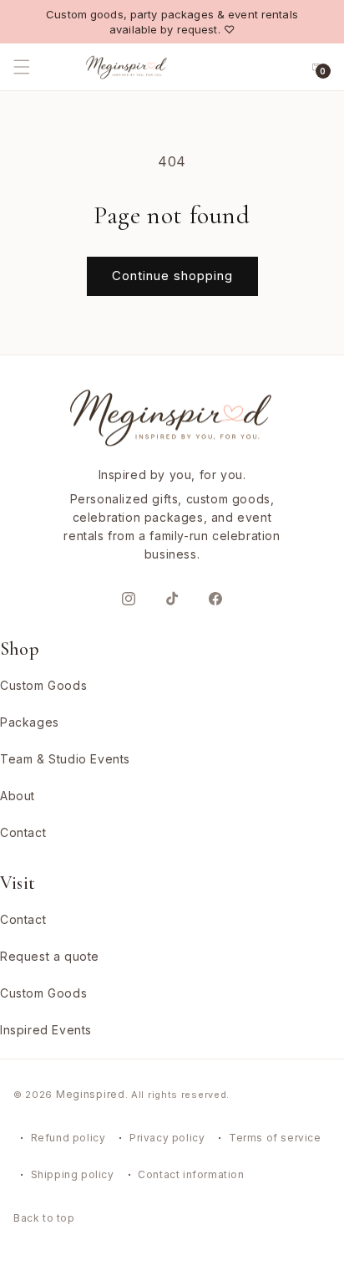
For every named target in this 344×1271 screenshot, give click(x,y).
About (17, 796)
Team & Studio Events (65, 759)
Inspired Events (46, 1030)
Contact (23, 832)
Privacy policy (167, 1137)
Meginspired (90, 1094)
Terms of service (275, 1137)
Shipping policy (72, 1174)
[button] (40, 66)
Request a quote (49, 956)
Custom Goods (43, 685)
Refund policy (68, 1137)
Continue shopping (172, 275)
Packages (29, 722)
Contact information (191, 1174)
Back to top (44, 1218)
